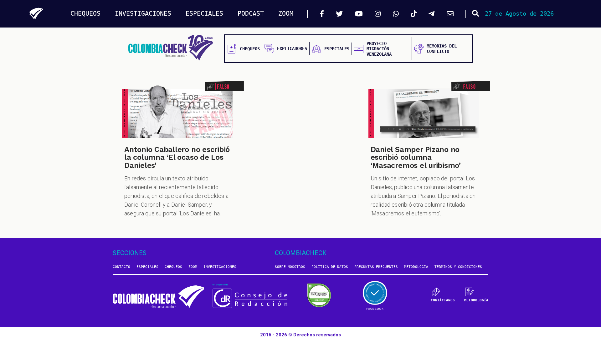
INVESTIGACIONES (143, 13)
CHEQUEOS (85, 13)
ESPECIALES (204, 13)
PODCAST (251, 13)
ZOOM (285, 13)
